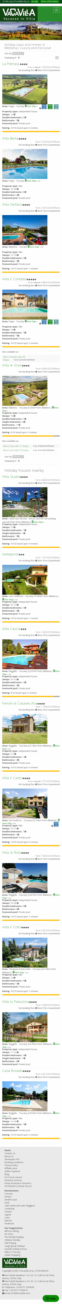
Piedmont (9, 1223)
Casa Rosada (12, 1070)
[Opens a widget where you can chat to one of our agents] (50, 1299)
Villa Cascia (11, 628)
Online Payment (12, 1171)
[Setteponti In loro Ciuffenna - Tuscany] (24, 579)
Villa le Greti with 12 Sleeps (16, 446)
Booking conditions (14, 1162)
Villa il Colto (11, 927)
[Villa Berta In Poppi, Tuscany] (24, 163)
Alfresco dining (12, 1231)
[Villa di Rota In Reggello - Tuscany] (24, 877)
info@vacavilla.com (20, 1293)
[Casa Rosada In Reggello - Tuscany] (24, 1095)
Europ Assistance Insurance (18, 1183)
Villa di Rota (11, 852)
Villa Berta (10, 138)
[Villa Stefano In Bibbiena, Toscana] (24, 229)
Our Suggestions (14, 1228)
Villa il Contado (14, 279)
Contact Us (10, 1153)
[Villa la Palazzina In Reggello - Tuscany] (24, 1026)
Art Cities (9, 1234)
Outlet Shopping (12, 1254)
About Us (9, 1156)
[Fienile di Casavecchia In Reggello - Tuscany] (24, 728)
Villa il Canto (12, 778)
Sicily (7, 1202)
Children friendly (12, 1240)
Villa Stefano (12, 204)
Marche (8, 1220)
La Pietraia (10, 63)
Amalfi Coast (11, 1199)
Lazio (7, 1217)
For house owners (13, 1177)
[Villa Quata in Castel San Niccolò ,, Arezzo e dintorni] (24, 501)
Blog (7, 1174)
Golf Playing (10, 1243)
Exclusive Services (13, 1180)
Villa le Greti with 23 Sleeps (16, 450)
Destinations (12, 1190)
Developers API (12, 1159)
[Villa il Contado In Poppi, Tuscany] (24, 304)
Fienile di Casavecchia (19, 703)
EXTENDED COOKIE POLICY (18, 1186)
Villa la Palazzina (15, 1001)
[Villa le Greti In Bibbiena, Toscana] (24, 390)
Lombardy (9, 1208)
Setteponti (10, 554)
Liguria (8, 1214)
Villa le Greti (12, 365)
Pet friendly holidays (14, 1237)
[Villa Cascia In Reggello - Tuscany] (24, 654)
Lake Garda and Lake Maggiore (20, 1205)
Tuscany (9, 1193)
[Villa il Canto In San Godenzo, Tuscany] (24, 803)
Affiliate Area (11, 1168)
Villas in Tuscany (12, 1251)
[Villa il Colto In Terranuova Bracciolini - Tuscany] (24, 952)
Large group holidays (15, 1246)
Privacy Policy (11, 1165)
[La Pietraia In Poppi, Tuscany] (24, 89)
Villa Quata (11, 476)
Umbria (8, 1211)
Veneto (8, 1196)
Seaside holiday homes (16, 1249)
